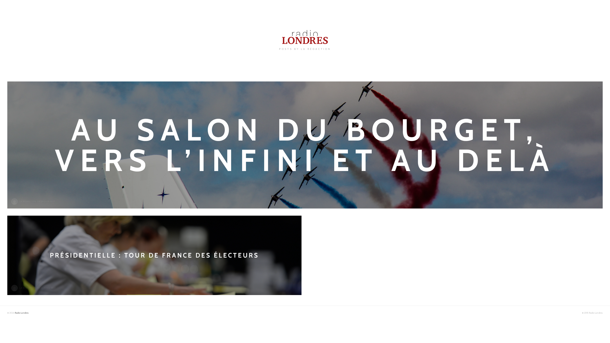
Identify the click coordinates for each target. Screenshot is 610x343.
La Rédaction (28, 201)
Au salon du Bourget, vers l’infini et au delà (305, 144)
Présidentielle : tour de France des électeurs (154, 255)
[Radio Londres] (305, 41)
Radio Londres (22, 313)
